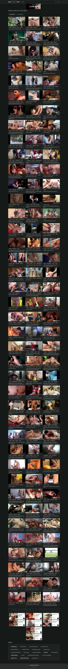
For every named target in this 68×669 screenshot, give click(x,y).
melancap (35, 27)
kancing (11, 514)
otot (34, 263)
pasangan (14, 499)
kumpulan (14, 42)
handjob (56, 86)
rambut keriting (38, 160)
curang (31, 573)
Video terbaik (12, 14)
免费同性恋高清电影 (14, 655)
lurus (10, 101)
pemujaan (20, 145)
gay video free (23, 646)
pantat (18, 27)
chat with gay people (37, 652)
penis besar (49, 27)
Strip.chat (19, 624)
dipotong (28, 499)
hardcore (14, 27)
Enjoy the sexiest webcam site (55, 621)
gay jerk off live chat (36, 649)
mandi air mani (29, 558)
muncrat (31, 455)
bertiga (33, 160)
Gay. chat (23, 655)
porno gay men (35, 658)
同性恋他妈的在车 (14, 646)
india (10, 484)
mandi (31, 263)
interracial (29, 160)
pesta (40, 366)
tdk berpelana (21, 130)
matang (11, 337)
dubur (18, 42)
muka (10, 27)
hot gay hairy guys (44, 646)
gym (51, 337)
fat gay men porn (54, 652)
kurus (31, 514)
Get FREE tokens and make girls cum (21, 622)
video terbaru (20, 14)
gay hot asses (26, 652)
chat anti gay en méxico (46, 655)
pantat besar (39, 278)
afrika (11, 71)
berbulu (51, 42)
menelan (34, 145)
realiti (31, 86)
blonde (54, 602)
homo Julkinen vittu (15, 649)
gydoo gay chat (47, 649)
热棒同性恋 (46, 652)
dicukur (57, 130)
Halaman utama (34, 667)
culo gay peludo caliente (15, 652)
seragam (45, 514)
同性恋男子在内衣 (14, 658)
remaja (31, 27)
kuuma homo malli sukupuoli (33, 655)
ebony (17, 130)
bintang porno (51, 573)
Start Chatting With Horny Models (20, 615)
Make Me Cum (54, 614)
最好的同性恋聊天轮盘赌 (24, 658)
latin (31, 322)
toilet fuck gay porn (33, 646)
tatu (30, 189)
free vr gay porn (25, 649)
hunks (35, 86)
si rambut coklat (21, 455)
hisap (21, 27)
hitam (10, 130)
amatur (11, 86)
